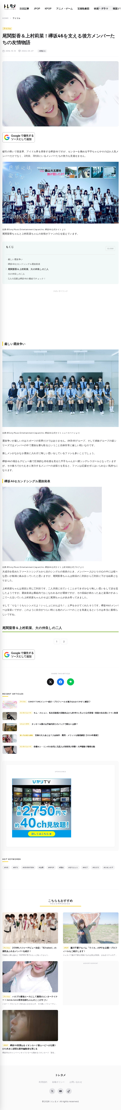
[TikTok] (69, 1091)
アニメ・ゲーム (64, 8)
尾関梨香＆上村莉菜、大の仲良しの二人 (28, 269)
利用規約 (43, 1082)
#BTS (15, 867)
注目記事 (24, 8)
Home (5, 18)
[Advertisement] (60, 319)
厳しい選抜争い (15, 259)
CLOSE (110, 248)
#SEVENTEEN (28, 867)
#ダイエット (73, 867)
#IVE (6, 867)
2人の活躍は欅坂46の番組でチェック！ (27, 278)
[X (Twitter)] (52, 1091)
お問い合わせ (76, 1082)
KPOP (48, 8)
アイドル (7, 28)
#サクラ (96, 867)
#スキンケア (108, 867)
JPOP (37, 8)
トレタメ (60, 1075)
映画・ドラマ (101, 8)
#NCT (85, 867)
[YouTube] (60, 1091)
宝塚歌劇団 (83, 8)
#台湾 (41, 867)
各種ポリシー (58, 1082)
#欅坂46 (42, 51)
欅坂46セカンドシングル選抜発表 (24, 264)
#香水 (61, 867)
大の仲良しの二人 (16, 274)
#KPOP (51, 867)
